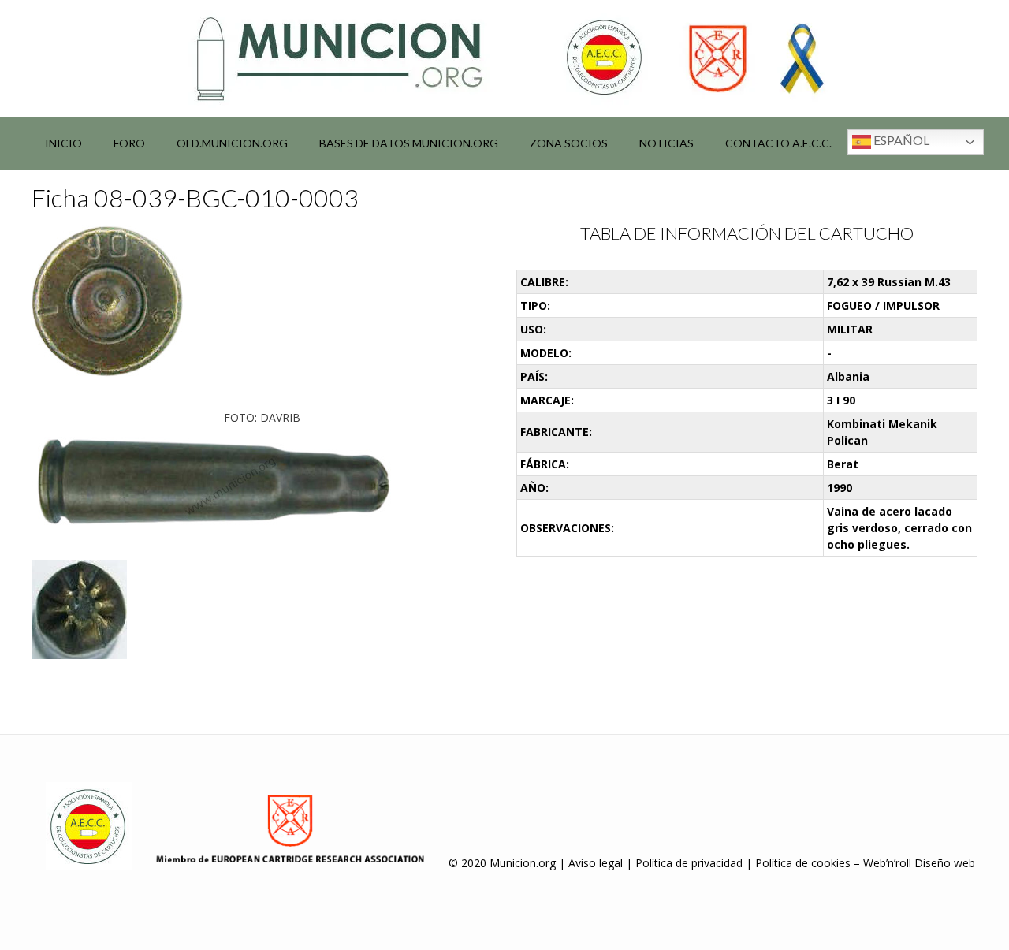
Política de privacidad (689, 862)
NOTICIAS (666, 143)
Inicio (63, 143)
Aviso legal (595, 862)
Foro (129, 143)
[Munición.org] (504, 58)
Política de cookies (803, 862)
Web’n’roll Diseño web (919, 862)
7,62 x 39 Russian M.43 (889, 281)
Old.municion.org (232, 143)
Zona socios (569, 143)
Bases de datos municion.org (408, 143)
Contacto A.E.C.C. (778, 143)
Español (900, 139)
